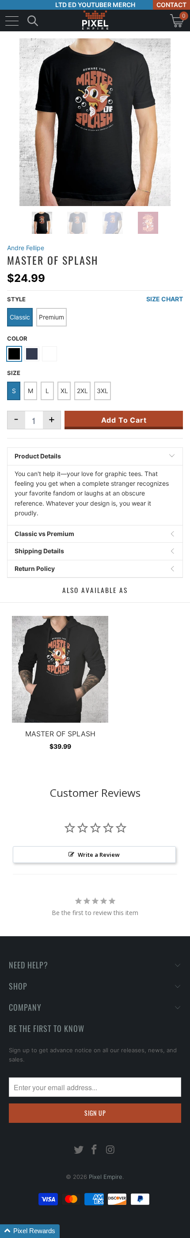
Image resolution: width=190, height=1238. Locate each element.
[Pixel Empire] (95, 20)
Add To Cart (124, 420)
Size (13, 372)
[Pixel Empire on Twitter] (78, 1150)
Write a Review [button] (99, 855)
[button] (30, 1231)
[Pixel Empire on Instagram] (110, 1150)
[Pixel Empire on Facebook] (94, 1150)
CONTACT (171, 4)
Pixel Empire (105, 1176)
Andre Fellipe (25, 247)
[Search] (33, 20)
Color (17, 338)
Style (16, 299)
